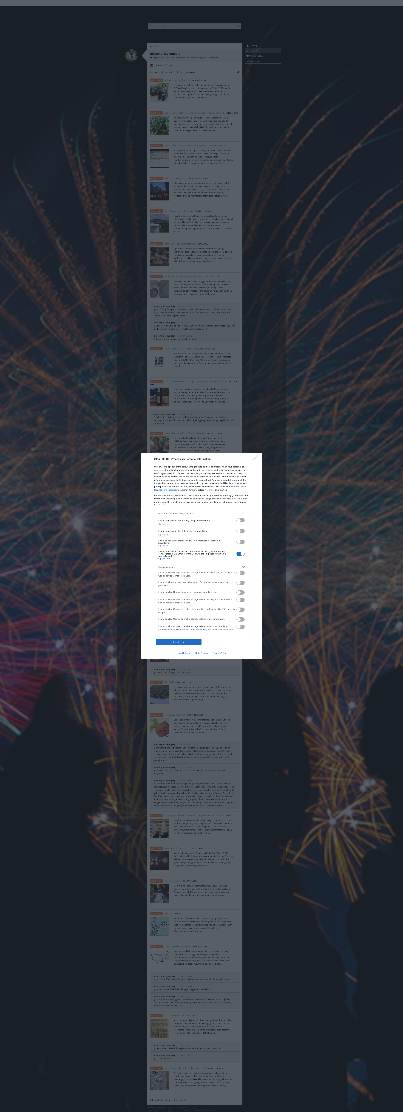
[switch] (240, 520)
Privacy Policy (219, 653)
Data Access (201, 653)
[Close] (256, 459)
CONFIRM (179, 642)
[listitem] (201, 513)
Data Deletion (183, 653)
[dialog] (201, 556)
